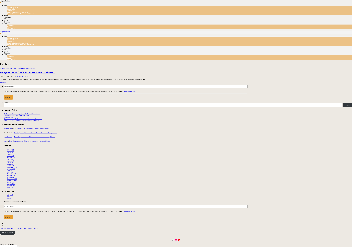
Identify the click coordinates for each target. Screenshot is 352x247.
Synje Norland (19, 76)
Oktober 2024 (11, 157)
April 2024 (10, 161)
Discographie (11, 9)
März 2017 (10, 187)
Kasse (9, 27)
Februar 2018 (11, 185)
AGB (17, 228)
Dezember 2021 (12, 174)
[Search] (18, 246)
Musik (5, 5)
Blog (5, 18)
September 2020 (12, 179)
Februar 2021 (11, 177)
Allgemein (10, 195)
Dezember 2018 (12, 180)
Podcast (6, 20)
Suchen (6, 102)
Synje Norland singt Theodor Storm (17, 12)
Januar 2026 (10, 151)
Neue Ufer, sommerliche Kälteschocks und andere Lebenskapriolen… (34, 137)
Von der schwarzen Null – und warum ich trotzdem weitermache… (23, 119)
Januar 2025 (10, 156)
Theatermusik (11, 10)
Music (27, 76)
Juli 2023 (10, 162)
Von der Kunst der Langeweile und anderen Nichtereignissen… (22, 120)
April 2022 (10, 172)
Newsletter (7, 22)
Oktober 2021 (11, 175)
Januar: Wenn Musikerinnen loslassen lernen (16, 115)
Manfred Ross (8, 128)
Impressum (3, 228)
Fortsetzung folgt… (9, 117)
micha (5, 141)
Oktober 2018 (11, 182)
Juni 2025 (10, 154)
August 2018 (11, 184)
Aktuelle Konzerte (12, 7)
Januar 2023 (10, 165)
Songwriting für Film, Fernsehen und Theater (20, 14)
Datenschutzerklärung (130, 91)
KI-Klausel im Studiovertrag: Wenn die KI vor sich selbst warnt (22, 114)
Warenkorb (10, 25)
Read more (3, 82)
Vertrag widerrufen (7, 232)
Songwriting (7, 17)
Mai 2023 (10, 164)
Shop (5, 23)
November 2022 (12, 167)
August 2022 (11, 169)
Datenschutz (10, 228)
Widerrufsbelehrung (25, 228)
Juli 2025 (10, 152)
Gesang (6, 15)
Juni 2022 (10, 170)
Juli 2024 (10, 159)
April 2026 (10, 149)
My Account (11, 28)
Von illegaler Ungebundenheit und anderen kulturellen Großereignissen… (35, 133)
